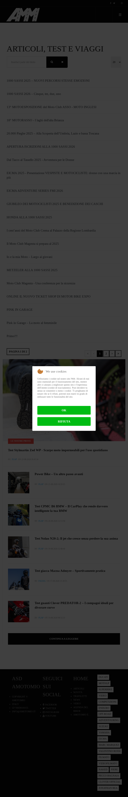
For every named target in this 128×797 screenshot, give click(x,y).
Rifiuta (64, 421)
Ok (64, 410)
